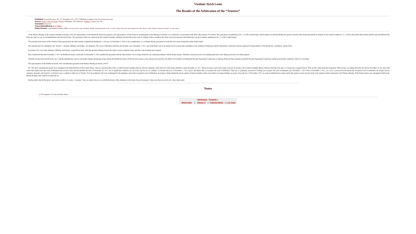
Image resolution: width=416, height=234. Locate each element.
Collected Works (216, 103)
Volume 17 (87, 21)
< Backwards (202, 100)
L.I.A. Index (231, 103)
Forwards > (213, 100)
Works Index (187, 103)
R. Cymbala (57, 26)
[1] (107, 63)
